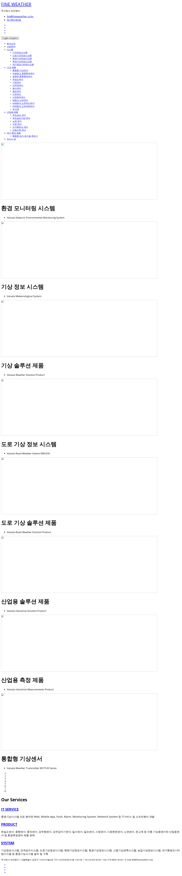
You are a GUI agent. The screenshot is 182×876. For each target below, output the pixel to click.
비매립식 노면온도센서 (23, 103)
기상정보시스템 (20, 52)
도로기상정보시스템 (22, 55)
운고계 (16, 109)
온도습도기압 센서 (21, 118)
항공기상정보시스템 (22, 61)
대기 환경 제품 (14, 133)
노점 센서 (17, 121)
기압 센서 (17, 124)
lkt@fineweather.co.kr (20, 16)
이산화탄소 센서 (20, 127)
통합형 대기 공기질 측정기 (25, 136)
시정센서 (17, 94)
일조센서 (17, 91)
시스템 (10, 49)
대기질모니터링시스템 (23, 64)
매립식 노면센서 (20, 100)
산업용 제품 (12, 112)
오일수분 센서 (19, 130)
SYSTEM (7, 842)
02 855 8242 (14, 20)
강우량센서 (18, 85)
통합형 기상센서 (20, 70)
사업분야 (11, 46)
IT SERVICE (10, 809)
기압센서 (17, 82)
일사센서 (17, 88)
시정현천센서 (19, 97)
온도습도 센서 (19, 115)
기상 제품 (11, 67)
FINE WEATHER (16, 4)
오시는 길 (11, 139)
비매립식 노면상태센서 (23, 106)
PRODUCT (9, 824)
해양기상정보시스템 (22, 58)
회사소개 (11, 43)
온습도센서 (18, 79)
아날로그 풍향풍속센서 (23, 73)
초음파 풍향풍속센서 (22, 76)
